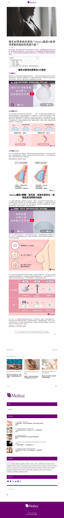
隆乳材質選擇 (33, 332)
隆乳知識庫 (16, 371)
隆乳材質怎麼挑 (22, 332)
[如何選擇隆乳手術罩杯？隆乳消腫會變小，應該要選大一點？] (9, 450)
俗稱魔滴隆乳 (17, 463)
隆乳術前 (19, 371)
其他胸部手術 (23, 463)
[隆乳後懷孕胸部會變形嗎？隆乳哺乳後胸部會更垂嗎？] (9, 437)
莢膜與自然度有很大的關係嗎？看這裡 (17, 159)
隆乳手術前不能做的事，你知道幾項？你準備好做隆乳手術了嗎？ (14, 376)
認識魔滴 (18, 465)
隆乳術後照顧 (34, 371)
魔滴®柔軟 (38, 332)
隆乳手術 (49, 465)
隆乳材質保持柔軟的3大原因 (16, 60)
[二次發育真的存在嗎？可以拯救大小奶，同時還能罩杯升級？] (9, 430)
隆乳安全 (39, 465)
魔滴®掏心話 (49, 469)
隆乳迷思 (32, 428)
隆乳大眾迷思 (35, 465)
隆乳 (21, 465)
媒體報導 (27, 463)
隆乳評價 (19, 469)
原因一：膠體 (15, 61)
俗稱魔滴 (12, 463)
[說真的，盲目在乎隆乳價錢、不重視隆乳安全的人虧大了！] (32, 364)
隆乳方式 (19, 467)
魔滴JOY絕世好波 (29, 448)
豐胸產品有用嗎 (23, 428)
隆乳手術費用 (15, 467)
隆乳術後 (51, 371)
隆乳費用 (23, 469)
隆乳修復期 (25, 465)
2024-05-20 (43, 374)
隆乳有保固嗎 (24, 467)
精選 (7, 371)
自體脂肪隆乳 (9, 465)
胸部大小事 (52, 463)
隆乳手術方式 (9, 467)
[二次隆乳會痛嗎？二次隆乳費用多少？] (9, 443)
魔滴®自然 (42, 332)
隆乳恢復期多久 (44, 465)
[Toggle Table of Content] (36, 58)
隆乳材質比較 (28, 332)
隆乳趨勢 (27, 469)
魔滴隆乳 (47, 332)
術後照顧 (14, 465)
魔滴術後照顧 (21, 471)
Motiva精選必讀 (18, 428)
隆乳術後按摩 (9, 469)
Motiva (17, 332)
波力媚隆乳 (36, 463)
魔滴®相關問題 (15, 471)
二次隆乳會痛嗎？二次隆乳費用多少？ (25, 445)
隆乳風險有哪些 (46, 372)
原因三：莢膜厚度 (16, 64)
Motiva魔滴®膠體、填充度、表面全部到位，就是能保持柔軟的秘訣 (24, 65)
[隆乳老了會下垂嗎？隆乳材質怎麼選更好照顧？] (49, 364)
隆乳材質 (29, 467)
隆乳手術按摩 (54, 465)
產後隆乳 (22, 435)
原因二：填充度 (15, 63)
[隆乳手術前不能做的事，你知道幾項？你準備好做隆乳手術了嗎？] (14, 364)
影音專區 (31, 463)
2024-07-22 (26, 374)
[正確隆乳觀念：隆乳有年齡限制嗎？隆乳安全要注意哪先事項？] (9, 423)
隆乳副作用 (30, 465)
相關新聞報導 (41, 463)
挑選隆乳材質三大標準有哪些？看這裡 (17, 326)
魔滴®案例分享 (9, 471)
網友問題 (48, 463)
